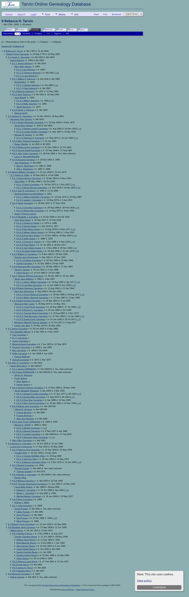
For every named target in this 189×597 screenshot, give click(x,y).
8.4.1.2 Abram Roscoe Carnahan (31, 187)
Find (47, 14)
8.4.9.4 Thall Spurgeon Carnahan (32, 316)
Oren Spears (22, 381)
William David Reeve (26, 540)
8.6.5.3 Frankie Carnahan (28, 434)
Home (8, 14)
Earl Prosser (22, 518)
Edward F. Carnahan (26, 490)
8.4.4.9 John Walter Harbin (28, 248)
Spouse (71, 29)
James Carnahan (20, 341)
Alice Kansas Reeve (25, 546)
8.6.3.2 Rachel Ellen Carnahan (30, 397)
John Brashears (21, 163)
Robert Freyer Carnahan (17, 54)
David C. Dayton (22, 269)
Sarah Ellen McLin (18, 366)
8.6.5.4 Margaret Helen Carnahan (32, 437)
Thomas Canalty (24, 471)
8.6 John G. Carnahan (18, 363)
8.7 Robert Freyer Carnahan (21, 524)
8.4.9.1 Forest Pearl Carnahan (30, 307)
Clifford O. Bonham (23, 409)
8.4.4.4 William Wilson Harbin (30, 232)
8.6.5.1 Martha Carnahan (28, 428)
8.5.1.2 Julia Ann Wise (26, 459)
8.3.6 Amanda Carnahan (23, 159)
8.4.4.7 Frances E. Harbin (28, 242)
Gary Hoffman (68, 589)
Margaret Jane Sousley (21, 119)
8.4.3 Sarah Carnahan (22, 203)
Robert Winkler (21, 144)
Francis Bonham (24, 412)
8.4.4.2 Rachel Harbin (26, 226)
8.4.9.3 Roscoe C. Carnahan (29, 310)
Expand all (6, 46)
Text (48, 33)
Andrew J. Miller (21, 502)
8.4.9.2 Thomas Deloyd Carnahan (32, 313)
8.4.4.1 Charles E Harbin (27, 223)
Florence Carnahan (21, 347)
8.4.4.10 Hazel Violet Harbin (29, 251)
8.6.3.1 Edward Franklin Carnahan (32, 394)
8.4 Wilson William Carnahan (21, 172)
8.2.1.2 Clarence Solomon (28, 73)
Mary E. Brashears (25, 166)
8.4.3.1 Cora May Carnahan (29, 207)
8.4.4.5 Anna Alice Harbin (28, 235)
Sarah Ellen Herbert (23, 125)
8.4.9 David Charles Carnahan (26, 301)
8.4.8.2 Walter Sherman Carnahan (32, 297)
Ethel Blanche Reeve (26, 543)
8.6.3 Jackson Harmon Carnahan (27, 387)
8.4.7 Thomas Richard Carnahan (27, 276)
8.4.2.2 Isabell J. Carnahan (29, 200)
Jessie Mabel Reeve (25, 549)
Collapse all (18, 46)
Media (62, 14)
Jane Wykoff (20, 97)
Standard (26, 33)
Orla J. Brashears (24, 169)
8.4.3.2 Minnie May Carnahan (30, 210)
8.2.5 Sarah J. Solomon (23, 110)
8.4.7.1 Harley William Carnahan (31, 282)
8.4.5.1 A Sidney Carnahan (28, 260)
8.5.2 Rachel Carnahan (23, 465)
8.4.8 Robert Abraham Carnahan (27, 288)
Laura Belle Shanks (23, 487)
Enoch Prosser (21, 509)
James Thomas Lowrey (25, 214)
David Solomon (17, 60)
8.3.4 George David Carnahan (26, 150)
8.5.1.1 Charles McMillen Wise (30, 456)
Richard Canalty (21, 468)
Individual (8, 29)
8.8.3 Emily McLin (20, 564)
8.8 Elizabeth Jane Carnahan (21, 527)
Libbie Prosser (23, 512)
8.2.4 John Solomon (21, 94)
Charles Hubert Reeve (26, 555)
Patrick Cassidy (17, 577)
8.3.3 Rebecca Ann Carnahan (26, 147)
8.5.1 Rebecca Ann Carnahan (26, 450)
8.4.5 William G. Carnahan (24, 254)
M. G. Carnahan (19, 338)
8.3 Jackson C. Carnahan (20, 116)
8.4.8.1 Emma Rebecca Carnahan (32, 294)
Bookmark (116, 14)
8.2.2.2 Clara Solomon (26, 88)
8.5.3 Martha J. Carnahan (24, 474)
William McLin (16, 530)
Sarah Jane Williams (24, 279)
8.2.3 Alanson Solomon (23, 91)
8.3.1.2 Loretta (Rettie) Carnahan (32, 132)
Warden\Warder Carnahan (28, 496)
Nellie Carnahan (19, 353)
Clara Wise (19, 181)
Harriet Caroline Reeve (27, 552)
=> (56, 73)
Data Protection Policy (85, 589)
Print (105, 14)
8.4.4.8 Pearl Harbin (25, 245)
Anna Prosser (22, 515)
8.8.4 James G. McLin (22, 568)
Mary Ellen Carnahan (22, 440)
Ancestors (20, 29)
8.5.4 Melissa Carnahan (23, 481)
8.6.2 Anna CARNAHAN (23, 372)
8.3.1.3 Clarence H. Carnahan (30, 138)
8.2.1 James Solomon (22, 63)
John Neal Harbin (22, 220)
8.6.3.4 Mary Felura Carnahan (30, 403)
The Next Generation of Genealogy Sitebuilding (60, 585)
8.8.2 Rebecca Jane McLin (24, 561)
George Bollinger (22, 356)
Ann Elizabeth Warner (20, 332)
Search (21, 14)
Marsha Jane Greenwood (26, 257)
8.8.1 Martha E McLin (22, 533)
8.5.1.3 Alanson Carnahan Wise (31, 462)
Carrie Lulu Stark (22, 325)
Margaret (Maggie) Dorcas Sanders (31, 322)
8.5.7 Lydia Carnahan (22, 505)
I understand (159, 587)
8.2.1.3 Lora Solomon (26, 76)
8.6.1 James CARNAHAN (24, 369)
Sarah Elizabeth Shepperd (26, 391)
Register (57, 33)
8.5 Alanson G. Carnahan (20, 443)
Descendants (34, 29)
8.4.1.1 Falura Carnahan (27, 184)
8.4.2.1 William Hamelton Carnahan (33, 197)
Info (76, 14)
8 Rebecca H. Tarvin (13, 51)
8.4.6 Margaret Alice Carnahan (26, 266)
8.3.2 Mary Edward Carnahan (26, 141)
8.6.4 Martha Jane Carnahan (25, 406)
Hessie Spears (23, 384)
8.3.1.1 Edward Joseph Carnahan (32, 128)
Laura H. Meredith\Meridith (26, 156)
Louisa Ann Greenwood (21, 446)
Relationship (47, 29)
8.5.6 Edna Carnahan (22, 499)
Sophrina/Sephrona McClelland (29, 194)
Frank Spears (20, 378)
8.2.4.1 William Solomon (27, 101)
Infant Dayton (22, 273)
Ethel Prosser (22, 521)
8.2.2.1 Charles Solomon (28, 85)
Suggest (82, 29)
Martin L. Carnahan (25, 493)
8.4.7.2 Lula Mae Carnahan (29, 285)
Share (96, 14)
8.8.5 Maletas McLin (21, 571)
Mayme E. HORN (22, 425)
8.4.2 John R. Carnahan (23, 191)
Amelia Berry (20, 82)
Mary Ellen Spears (23, 66)
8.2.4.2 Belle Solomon (26, 104)
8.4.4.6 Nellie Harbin (25, 238)
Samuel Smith (20, 113)
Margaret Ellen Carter (24, 304)
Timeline (60, 29)
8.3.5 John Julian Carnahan (25, 153)
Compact (38, 33)
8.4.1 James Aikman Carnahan (26, 178)
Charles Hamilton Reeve (25, 536)
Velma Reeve (22, 558)
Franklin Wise (20, 453)
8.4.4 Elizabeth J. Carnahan (25, 217)
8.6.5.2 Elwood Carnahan (28, 431)
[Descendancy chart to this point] (31, 57)
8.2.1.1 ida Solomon (25, 69)
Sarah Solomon (23, 107)
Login (34, 14)
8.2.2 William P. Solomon (23, 79)
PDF (67, 33)
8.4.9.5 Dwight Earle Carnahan (30, 319)
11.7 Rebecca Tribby (20, 175)
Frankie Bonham (24, 415)
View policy (144, 580)
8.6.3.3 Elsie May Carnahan (29, 400)
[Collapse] (4, 54)
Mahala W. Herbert (23, 135)
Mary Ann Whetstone (24, 291)
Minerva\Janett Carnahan (24, 344)
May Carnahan (19, 350)
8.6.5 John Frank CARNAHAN (26, 422)
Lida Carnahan (19, 335)
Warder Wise (20, 478)
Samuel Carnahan (20, 360)
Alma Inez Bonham (25, 419)
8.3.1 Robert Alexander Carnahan (28, 122)
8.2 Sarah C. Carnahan (19, 57)
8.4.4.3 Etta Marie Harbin (28, 229)
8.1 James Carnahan (18, 328)
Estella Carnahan (24, 263)
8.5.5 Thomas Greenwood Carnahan (29, 484)
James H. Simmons (23, 375)
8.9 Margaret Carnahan (19, 574)
